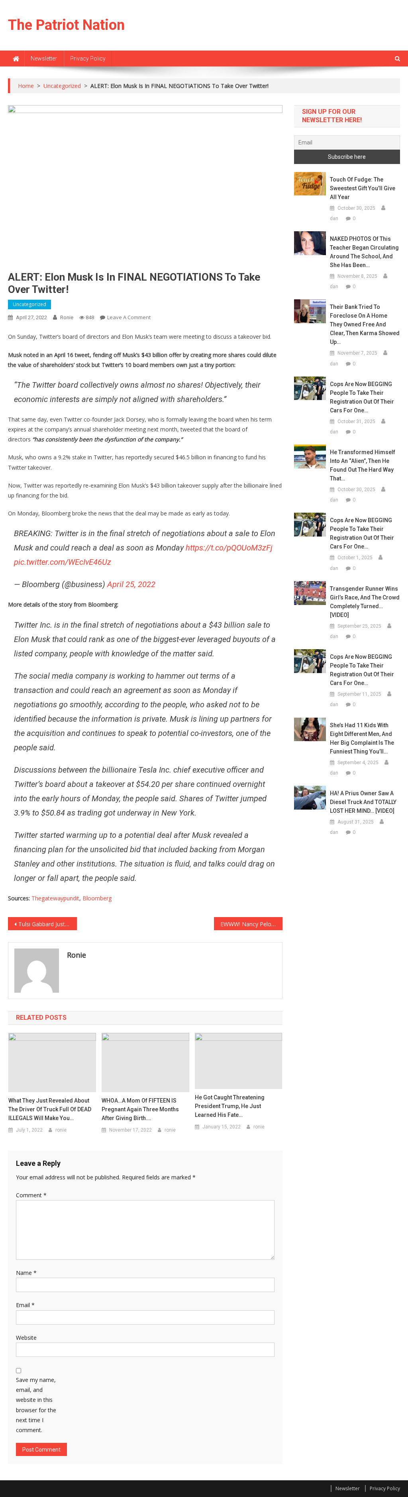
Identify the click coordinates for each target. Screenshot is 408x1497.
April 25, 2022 (131, 584)
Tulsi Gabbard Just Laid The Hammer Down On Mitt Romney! (47, 924)
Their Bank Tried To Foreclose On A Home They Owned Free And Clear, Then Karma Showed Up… (365, 324)
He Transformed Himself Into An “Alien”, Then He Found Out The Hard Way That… (362, 465)
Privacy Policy (88, 58)
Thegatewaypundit (55, 898)
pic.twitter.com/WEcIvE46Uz (62, 562)
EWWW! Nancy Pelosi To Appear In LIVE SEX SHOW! (251, 924)
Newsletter (44, 58)
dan (334, 218)
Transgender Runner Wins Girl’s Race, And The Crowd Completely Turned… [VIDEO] (365, 602)
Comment (31, 1195)
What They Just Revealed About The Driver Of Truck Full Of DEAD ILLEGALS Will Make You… (49, 1109)
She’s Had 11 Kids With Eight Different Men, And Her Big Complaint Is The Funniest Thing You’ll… (362, 738)
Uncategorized (29, 304)
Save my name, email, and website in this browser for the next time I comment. (36, 1405)
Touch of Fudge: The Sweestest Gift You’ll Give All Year (362, 188)
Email (25, 1305)
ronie (66, 317)
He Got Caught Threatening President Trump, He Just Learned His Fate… (230, 1106)
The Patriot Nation (66, 25)
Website (26, 1337)
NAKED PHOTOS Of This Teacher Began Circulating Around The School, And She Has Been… (364, 252)
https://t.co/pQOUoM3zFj (229, 547)
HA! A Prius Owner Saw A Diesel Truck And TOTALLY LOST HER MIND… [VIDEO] (363, 802)
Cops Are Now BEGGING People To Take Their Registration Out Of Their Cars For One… (362, 397)
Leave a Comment (129, 317)
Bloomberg (97, 898)
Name (26, 1272)
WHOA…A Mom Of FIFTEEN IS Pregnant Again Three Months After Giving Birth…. (140, 1109)
